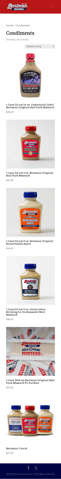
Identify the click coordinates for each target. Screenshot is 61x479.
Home (9, 25)
